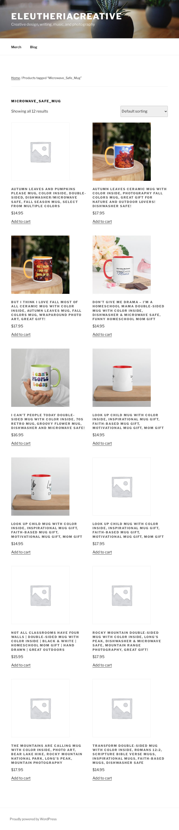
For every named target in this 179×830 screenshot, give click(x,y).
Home (15, 78)
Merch (16, 47)
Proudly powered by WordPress (33, 819)
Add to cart (21, 221)
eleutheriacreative (66, 16)
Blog (33, 47)
